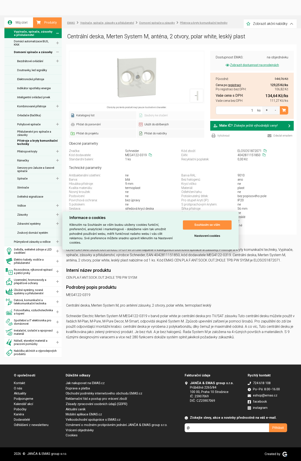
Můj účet (22, 22)
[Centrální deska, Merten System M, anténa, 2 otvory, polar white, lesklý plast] (136, 77)
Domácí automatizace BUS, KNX (31, 43)
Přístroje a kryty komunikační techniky (37, 142)
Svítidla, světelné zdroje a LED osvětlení (33, 251)
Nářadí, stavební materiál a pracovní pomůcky (30, 342)
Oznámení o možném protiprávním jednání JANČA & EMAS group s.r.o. (116, 425)
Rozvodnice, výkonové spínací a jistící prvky (33, 271)
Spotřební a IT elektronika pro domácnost (32, 322)
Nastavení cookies (207, 236)
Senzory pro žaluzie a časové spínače (35, 169)
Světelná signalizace (30, 196)
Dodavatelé (22, 420)
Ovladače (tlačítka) (29, 115)
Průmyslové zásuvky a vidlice (32, 241)
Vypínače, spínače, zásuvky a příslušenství (33, 33)
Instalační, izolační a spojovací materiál (33, 332)
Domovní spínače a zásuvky (33, 52)
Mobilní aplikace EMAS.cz (84, 414)
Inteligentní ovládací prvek (33, 97)
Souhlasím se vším (207, 225)
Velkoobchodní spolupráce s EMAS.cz (93, 420)
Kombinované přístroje (31, 106)
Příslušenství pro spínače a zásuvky (34, 133)
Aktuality (20, 393)
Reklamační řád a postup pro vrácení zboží (96, 399)
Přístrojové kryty (27, 151)
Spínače (22, 178)
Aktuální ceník (75, 409)
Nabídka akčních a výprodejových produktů (35, 352)
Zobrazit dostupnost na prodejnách (254, 65)
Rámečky (23, 160)
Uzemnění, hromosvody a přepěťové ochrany (30, 281)
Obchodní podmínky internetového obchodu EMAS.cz (104, 393)
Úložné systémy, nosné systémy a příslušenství (28, 291)
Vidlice (21, 205)
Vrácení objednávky (80, 430)
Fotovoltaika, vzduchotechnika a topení (33, 312)
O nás (18, 388)
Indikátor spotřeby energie (34, 88)
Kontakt (19, 383)
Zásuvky (22, 214)
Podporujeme (23, 399)
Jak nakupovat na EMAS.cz (85, 383)
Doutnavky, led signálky (32, 70)
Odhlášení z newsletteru (31, 425)
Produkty (50, 22)
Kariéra (19, 414)
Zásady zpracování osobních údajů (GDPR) (96, 404)
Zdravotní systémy (29, 223)
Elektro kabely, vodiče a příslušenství (29, 261)
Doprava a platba (78, 388)
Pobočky (20, 409)
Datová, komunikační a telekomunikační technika (30, 301)
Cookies (72, 435)
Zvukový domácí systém (32, 232)
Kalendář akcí (23, 404)
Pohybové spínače (29, 124)
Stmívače (23, 187)
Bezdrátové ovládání (30, 61)
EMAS (71, 22)
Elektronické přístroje (30, 79)
